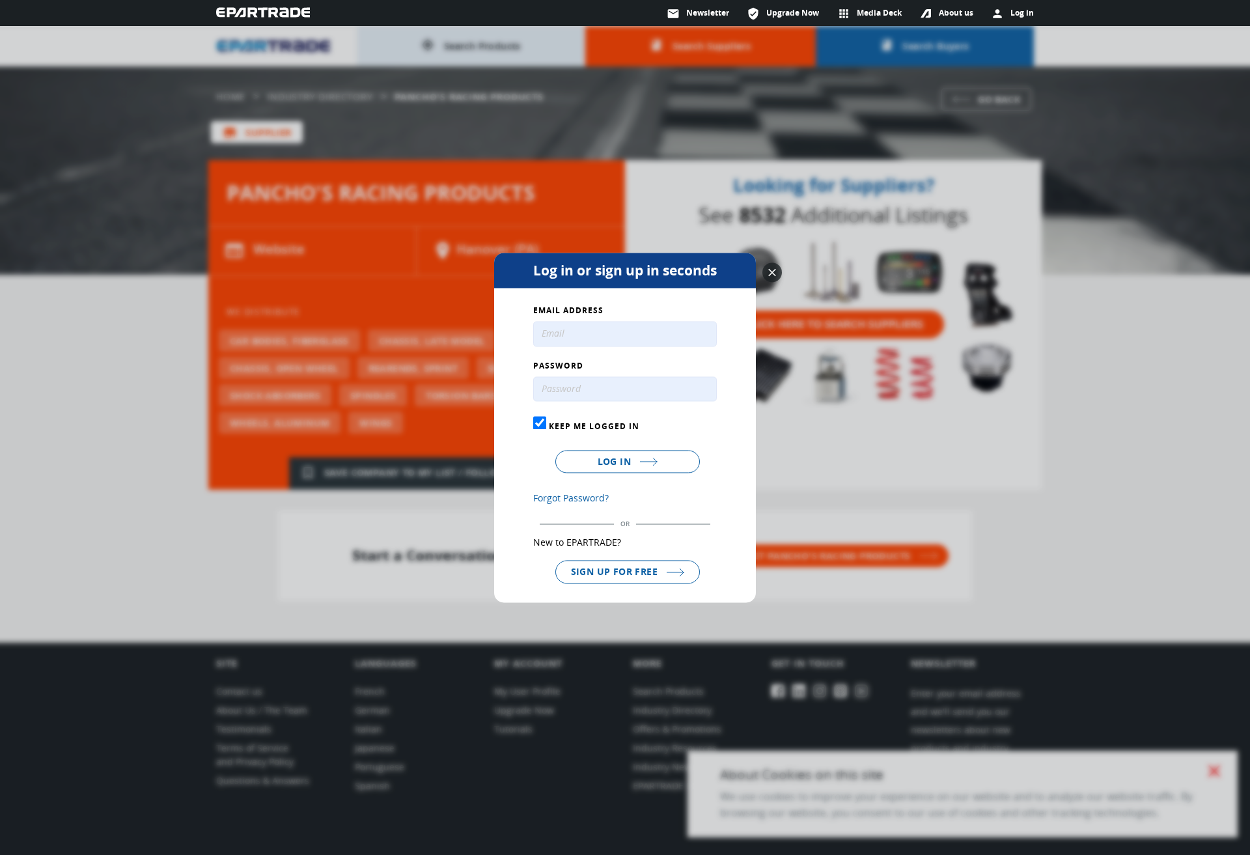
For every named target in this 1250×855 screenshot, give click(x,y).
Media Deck (869, 13)
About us (956, 12)
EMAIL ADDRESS (568, 310)
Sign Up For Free (616, 572)
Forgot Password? (571, 498)
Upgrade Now (783, 13)
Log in (616, 462)
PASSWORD (558, 366)
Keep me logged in (592, 426)
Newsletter (698, 13)
